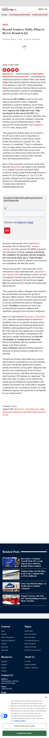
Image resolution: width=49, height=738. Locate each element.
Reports (3, 668)
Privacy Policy (20, 721)
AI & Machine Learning (31, 640)
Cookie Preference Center (24, 726)
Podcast (4, 644)
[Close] (46, 697)
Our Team (27, 661)
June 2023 (34, 175)
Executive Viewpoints (8, 640)
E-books (3, 671)
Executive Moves (29, 637)
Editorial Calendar (30, 665)
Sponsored (4, 650)
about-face (16, 167)
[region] (24, 716)
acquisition (7, 412)
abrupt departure (30, 243)
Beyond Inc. (19, 409)
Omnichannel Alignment (32, 650)
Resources (4, 647)
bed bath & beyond (31, 412)
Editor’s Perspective (7, 637)
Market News (28, 631)
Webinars (4, 661)
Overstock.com (32, 409)
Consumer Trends (30, 634)
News (5, 25)
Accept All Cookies (24, 733)
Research (4, 665)
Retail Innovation (29, 644)
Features (4, 634)
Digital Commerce (30, 647)
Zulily (41, 409)
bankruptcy (17, 412)
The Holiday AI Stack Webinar (19, 15)
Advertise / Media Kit (31, 668)
